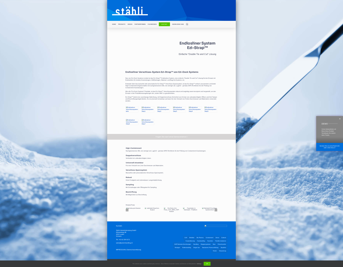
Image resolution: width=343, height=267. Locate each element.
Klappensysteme (205, 244)
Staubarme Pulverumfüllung (210, 247)
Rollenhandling (186, 247)
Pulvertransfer (222, 244)
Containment (209, 237)
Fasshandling (201, 241)
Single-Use (196, 247)
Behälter (191, 237)
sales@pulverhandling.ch (124, 243)
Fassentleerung (190, 241)
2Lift (186, 237)
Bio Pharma (200, 237)
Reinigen (177, 247)
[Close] (340, 119)
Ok (207, 263)
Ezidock (223, 237)
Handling (195, 244)
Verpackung (222, 251)
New (214, 244)
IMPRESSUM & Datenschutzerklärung (128, 249)
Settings (199, 263)
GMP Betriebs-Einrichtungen (182, 244)
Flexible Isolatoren (220, 241)
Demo (217, 237)
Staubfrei (223, 247)
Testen (215, 251)
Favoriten (210, 241)
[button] (187, 24)
